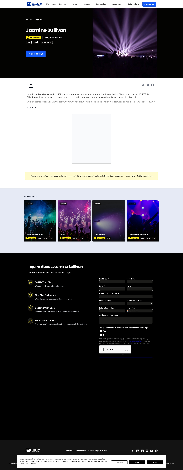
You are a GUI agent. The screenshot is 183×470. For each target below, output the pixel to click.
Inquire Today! (35, 53)
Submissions (133, 4)
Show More (31, 107)
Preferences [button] (33, 463)
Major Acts (51, 4)
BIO (31, 85)
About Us (69, 451)
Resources (116, 4)
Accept (154, 462)
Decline (137, 462)
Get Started (81, 451)
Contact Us (149, 4)
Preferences (119, 462)
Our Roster (63, 4)
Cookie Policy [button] (77, 461)
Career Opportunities (97, 451)
